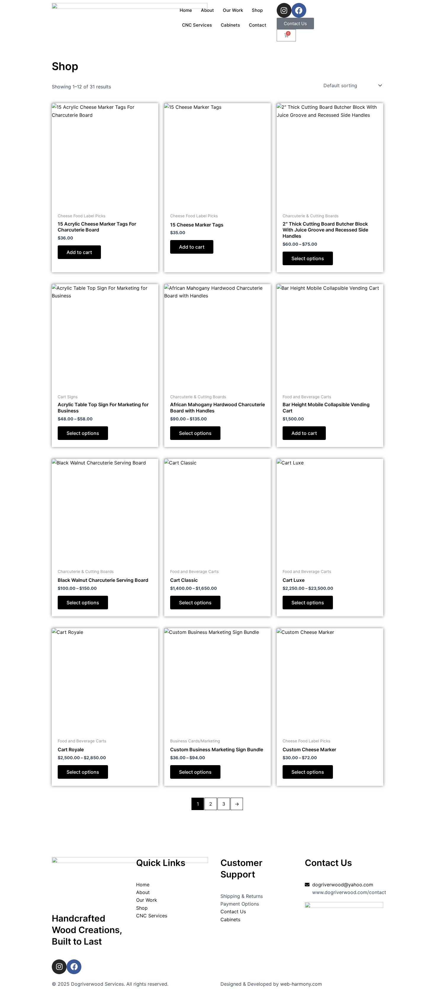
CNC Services (197, 25)
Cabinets (230, 25)
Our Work (233, 10)
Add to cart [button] (79, 252)
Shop (257, 10)
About (207, 10)
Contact (257, 25)
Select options (307, 258)
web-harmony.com (301, 984)
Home (186, 10)
